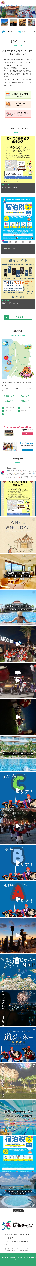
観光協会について (24, 1250)
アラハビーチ (8, 410)
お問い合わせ (11, 1250)
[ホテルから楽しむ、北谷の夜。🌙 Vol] (18, 1008)
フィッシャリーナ (9, 414)
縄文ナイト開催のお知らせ (10, 303)
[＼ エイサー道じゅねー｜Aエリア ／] (18, 899)
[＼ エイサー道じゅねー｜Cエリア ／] (18, 790)
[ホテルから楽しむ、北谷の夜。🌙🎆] (18, 1081)
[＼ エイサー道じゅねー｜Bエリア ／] (18, 862)
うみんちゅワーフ (9, 407)
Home (2, 1248)
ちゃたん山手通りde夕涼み (10, 187)
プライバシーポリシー (13, 1248)
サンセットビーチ (25, 407)
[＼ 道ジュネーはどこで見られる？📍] (18, 972)
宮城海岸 (23, 410)
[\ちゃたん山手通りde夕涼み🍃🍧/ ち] (18, 498)
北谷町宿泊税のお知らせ (9, 248)
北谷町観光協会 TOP (9, 32)
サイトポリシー (28, 1248)
